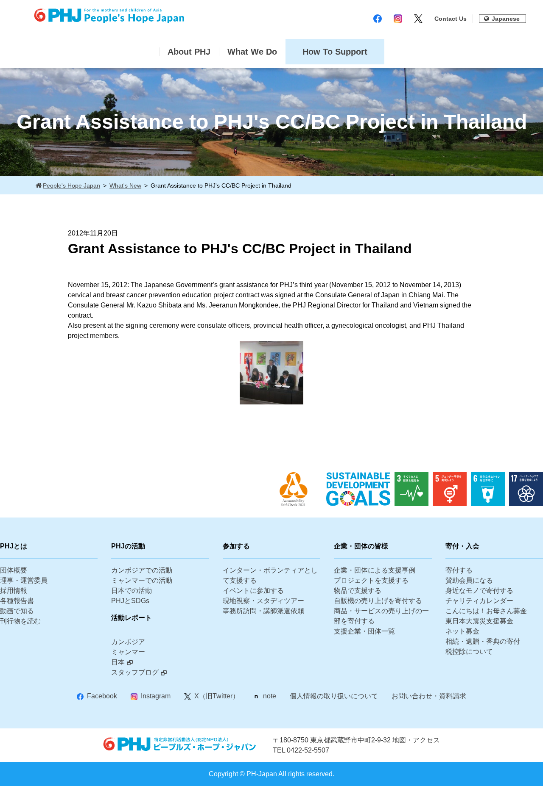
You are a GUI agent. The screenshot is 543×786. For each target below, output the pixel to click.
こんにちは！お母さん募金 (486, 610)
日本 (118, 662)
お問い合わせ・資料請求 (429, 696)
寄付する (459, 570)
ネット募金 (462, 631)
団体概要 (13, 570)
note (269, 696)
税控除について (469, 651)
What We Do (252, 51)
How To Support (334, 51)
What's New (125, 185)
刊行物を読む (20, 621)
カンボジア (128, 641)
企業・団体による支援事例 (374, 570)
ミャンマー (128, 652)
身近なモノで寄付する (479, 590)
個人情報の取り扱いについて (334, 696)
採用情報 (13, 590)
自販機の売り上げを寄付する (378, 600)
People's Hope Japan (71, 185)
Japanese (506, 18)
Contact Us (450, 18)
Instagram (156, 696)
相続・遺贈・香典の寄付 (482, 641)
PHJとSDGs (130, 600)
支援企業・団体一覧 (364, 631)
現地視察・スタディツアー (263, 600)
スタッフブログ (135, 672)
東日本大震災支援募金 (479, 621)
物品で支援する (357, 590)
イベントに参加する (253, 590)
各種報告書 (17, 600)
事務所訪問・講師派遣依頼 (263, 610)
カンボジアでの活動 (141, 570)
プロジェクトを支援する (371, 580)
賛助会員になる (469, 580)
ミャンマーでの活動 (141, 580)
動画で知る (17, 610)
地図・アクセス (416, 740)
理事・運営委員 (24, 580)
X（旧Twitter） (216, 696)
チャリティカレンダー (479, 600)
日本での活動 (131, 590)
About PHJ (189, 51)
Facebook (102, 696)
